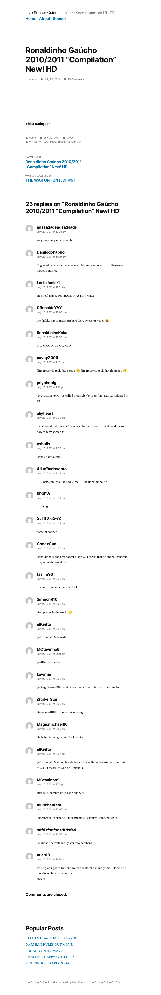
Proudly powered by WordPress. (67, 982)
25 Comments (76, 79)
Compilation (50, 142)
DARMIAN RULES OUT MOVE (49, 944)
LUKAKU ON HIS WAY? (43, 951)
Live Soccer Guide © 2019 (104, 982)
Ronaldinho (74, 142)
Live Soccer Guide (41, 12)
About (44, 18)
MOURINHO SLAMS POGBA (47, 963)
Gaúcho (62, 142)
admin (32, 79)
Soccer (59, 18)
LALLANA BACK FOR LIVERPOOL (52, 938)
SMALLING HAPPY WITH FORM (50, 957)
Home (30, 18)
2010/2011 (35, 142)
